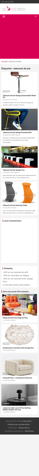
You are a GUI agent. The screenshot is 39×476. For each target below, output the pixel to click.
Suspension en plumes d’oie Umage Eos (18, 348)
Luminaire (6, 343)
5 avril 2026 (6, 380)
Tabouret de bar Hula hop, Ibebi (15, 205)
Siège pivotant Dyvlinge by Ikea (15, 318)
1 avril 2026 (6, 412)
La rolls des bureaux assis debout (16, 285)
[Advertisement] (19, 38)
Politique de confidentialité (18, 424)
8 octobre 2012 (7, 99)
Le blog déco (26, 421)
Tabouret (6, 91)
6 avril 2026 (6, 350)
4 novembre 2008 (8, 172)
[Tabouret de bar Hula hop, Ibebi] (19, 192)
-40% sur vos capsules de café (15, 272)
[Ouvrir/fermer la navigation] (3, 16)
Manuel (15, 99)
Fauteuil (6, 313)
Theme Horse (23, 428)
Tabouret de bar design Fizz (13, 170)
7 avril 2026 (6, 320)
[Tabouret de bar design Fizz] (19, 157)
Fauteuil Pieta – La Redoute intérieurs (17, 378)
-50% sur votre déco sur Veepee (16, 275)
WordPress (29, 431)
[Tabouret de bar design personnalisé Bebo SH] (19, 82)
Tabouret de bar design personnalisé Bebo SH (19, 96)
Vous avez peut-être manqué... (16, 291)
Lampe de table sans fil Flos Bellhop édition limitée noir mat (17, 409)
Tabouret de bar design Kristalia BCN (17, 132)
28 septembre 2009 (9, 135)
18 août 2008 (7, 207)
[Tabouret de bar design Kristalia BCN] (19, 119)
